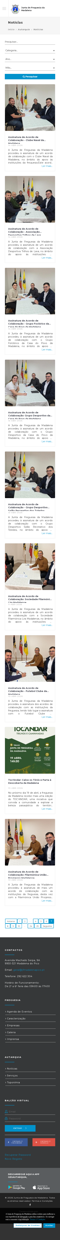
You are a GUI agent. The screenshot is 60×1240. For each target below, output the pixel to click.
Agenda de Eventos (19, 1011)
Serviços (12, 1075)
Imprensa (12, 1039)
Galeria (11, 1032)
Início (11, 29)
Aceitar (49, 1225)
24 (31, 926)
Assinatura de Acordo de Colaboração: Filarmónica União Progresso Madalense (27, 874)
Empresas (13, 1025)
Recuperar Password (18, 1154)
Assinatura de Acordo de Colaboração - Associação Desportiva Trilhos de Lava (24, 231)
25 (37, 926)
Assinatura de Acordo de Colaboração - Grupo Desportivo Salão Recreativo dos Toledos (28, 507)
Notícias (11, 1068)
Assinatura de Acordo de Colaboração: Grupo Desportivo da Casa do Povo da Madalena (29, 415)
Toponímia (13, 1082)
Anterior (11, 921)
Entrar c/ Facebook (17, 1142)
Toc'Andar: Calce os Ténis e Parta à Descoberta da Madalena (29, 781)
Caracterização (16, 1018)
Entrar (17, 1128)
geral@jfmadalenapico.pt (29, 969)
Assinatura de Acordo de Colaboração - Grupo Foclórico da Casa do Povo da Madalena (28, 323)
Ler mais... (47, 166)
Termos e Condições (42, 1201)
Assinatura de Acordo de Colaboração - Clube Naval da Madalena (26, 140)
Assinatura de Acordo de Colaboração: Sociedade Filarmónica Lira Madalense (30, 599)
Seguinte (47, 926)
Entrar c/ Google (45, 1142)
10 (19, 926)
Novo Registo (13, 1158)
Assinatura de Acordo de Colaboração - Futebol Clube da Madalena (27, 691)
